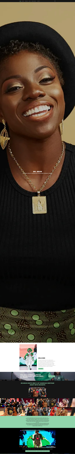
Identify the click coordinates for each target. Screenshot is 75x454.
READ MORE (40, 368)
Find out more (51, 376)
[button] (55, 1)
